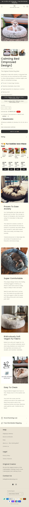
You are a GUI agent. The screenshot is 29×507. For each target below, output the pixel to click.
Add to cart (5, 169)
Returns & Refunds (8, 437)
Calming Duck (23, 155)
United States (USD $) (14, 493)
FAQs (4, 440)
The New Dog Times (17, 156)
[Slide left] (1, 52)
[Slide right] (27, 52)
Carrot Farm (4, 155)
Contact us (6, 446)
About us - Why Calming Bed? (11, 443)
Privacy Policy (6, 455)
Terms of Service (7, 458)
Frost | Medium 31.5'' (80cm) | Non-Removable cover (14, 97)
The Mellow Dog (15, 503)
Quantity (3, 105)
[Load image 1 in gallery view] (6, 52)
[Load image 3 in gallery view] (22, 52)
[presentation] (1, 157)
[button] (1, 6)
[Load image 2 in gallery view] (14, 52)
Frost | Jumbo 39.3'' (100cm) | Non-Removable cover (14, 101)
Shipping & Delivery (8, 433)
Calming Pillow (11, 155)
